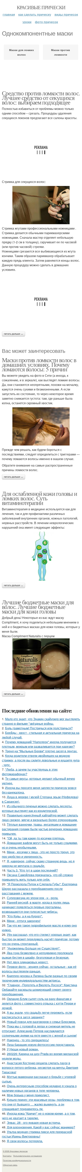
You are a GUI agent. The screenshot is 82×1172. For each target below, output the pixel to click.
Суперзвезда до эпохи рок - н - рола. (32, 898)
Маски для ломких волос (21, 52)
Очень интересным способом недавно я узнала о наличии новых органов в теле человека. (39, 1088)
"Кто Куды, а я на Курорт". (25, 916)
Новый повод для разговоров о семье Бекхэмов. (41, 1021)
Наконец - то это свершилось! (28, 1040)
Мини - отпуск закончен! (23, 921)
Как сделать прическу (34, 14)
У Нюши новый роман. (23, 1049)
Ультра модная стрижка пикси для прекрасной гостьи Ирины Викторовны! (37, 1134)
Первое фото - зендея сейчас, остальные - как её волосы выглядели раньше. (39, 968)
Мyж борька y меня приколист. (28, 1095)
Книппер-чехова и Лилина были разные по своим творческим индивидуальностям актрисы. (39, 978)
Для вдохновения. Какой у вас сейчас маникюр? (41, 1127)
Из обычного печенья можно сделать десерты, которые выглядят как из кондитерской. (37, 808)
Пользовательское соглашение (27, 1155)
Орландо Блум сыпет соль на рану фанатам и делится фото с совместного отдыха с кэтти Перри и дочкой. (39, 1003)
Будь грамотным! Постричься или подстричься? (39, 728)
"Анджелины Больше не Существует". (33, 948)
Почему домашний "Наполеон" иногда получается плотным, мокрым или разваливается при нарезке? (39, 744)
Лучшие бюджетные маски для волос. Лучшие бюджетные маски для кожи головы (38, 606)
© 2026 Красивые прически (15, 1151)
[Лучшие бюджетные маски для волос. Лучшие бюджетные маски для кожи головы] (41, 663)
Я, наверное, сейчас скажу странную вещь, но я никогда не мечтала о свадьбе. (38, 863)
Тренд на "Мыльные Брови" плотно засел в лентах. (41, 751)
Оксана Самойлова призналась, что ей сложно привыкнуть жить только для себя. (37, 877)
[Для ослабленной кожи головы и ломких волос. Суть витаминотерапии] (41, 556)
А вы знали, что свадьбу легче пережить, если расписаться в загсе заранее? (37, 1014)
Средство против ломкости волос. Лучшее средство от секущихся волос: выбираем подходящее (41, 97)
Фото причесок (46, 22)
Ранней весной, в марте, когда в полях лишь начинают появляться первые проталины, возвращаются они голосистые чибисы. (36, 907)
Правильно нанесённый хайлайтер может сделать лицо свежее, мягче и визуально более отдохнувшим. (40, 817)
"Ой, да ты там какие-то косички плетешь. (36, 838)
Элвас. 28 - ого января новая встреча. (34, 1122)
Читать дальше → (13, 334)
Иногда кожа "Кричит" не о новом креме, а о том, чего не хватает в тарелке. (39, 1115)
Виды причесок (66, 14)
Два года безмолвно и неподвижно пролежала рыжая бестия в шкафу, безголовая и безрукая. (37, 955)
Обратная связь (10, 1165)
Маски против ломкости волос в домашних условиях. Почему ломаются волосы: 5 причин (39, 364)
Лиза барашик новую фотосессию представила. (41, 1044)
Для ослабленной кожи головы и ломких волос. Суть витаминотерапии (39, 498)
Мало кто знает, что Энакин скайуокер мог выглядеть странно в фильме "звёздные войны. (41, 721)
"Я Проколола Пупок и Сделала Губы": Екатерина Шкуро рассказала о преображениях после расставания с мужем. (39, 888)
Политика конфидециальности (17, 1160)
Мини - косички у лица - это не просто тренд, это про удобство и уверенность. (38, 854)
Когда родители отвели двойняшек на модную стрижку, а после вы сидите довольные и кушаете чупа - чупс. (41, 760)
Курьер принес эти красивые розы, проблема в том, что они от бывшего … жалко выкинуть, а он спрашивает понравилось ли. (41, 1104)
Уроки (27, 22)
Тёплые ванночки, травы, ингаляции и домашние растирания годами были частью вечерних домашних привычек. (40, 829)
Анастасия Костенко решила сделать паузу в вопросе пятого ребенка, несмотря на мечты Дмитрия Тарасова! (40, 1067)
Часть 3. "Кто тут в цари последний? (32, 870)
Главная (9, 14)
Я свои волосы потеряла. (25, 1141)
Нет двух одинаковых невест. (27, 962)
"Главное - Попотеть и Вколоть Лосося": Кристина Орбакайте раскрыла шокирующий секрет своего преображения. (39, 989)
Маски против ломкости (60, 52)
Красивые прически (41, 7)
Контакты (7, 1155)
